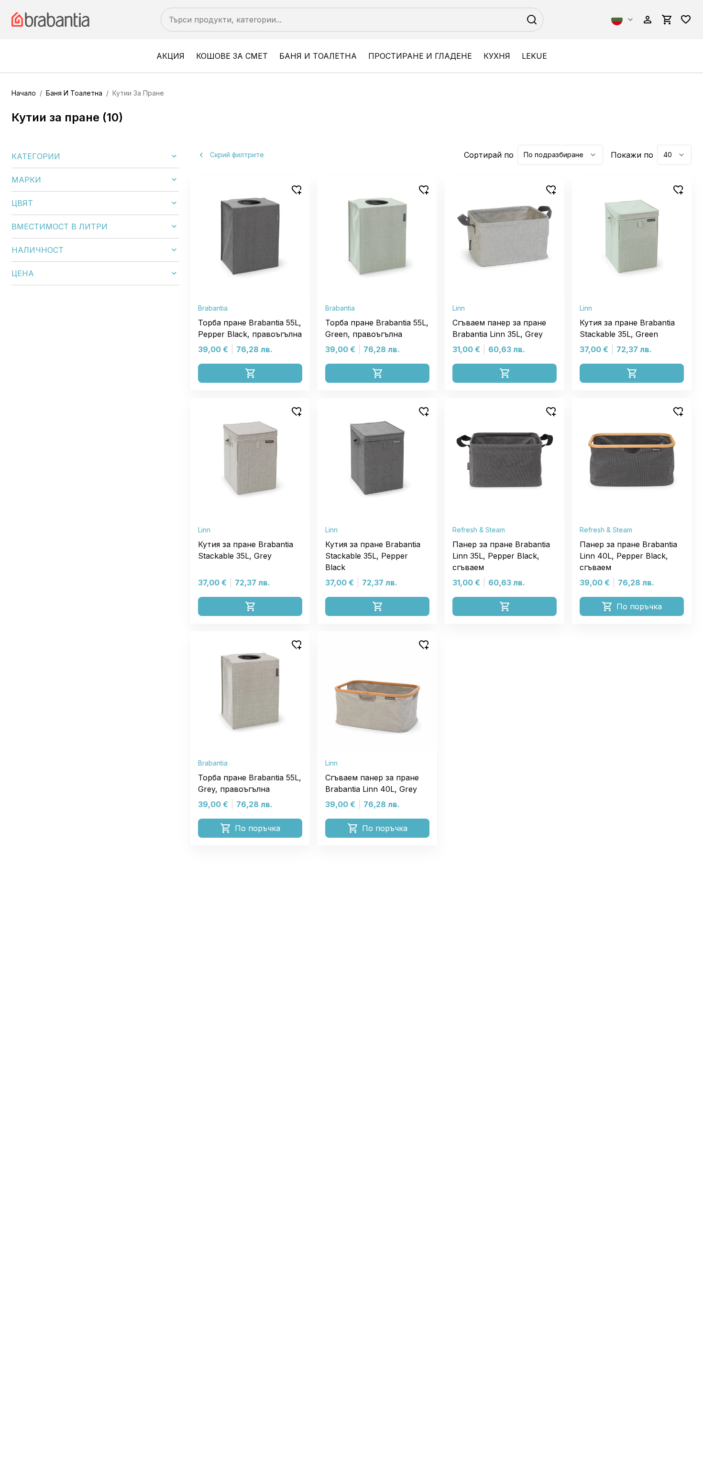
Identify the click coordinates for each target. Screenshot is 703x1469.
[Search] (531, 19)
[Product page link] (250, 236)
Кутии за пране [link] (138, 93)
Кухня (496, 56)
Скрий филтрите (237, 155)
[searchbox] (352, 20)
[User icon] (647, 19)
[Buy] (250, 373)
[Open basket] (666, 19)
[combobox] (622, 19)
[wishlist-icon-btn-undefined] (296, 189)
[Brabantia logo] (51, 19)
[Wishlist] (686, 19)
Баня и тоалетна (318, 56)
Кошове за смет (232, 56)
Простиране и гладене (420, 56)
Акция (170, 56)
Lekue (534, 56)
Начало (23, 93)
